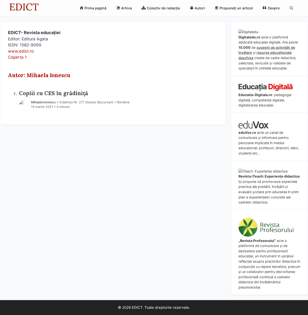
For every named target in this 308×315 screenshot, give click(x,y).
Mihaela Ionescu (43, 102)
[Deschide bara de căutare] (291, 8)
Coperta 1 (17, 57)
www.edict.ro (21, 51)
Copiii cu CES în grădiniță (53, 93)
